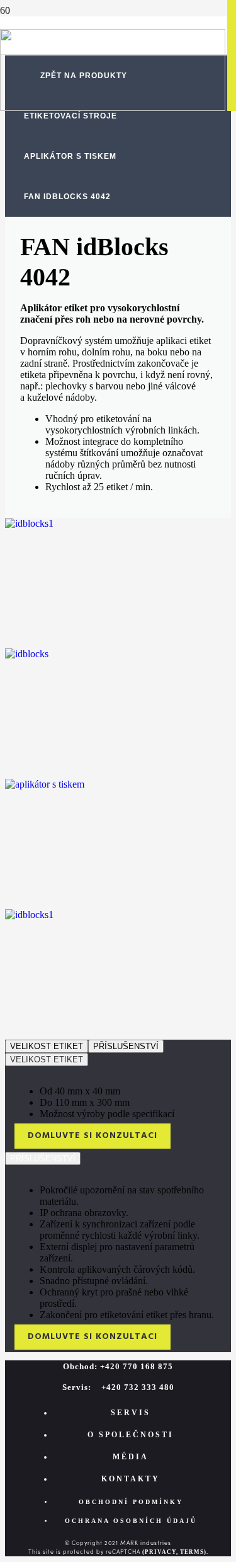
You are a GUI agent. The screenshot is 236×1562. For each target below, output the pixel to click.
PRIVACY (160, 1552)
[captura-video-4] (44, 784)
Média (131, 1456)
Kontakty (130, 1478)
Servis (130, 1412)
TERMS (192, 1552)
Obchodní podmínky (131, 1501)
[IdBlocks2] (29, 523)
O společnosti (130, 1434)
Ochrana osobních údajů (131, 1520)
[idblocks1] (26, 653)
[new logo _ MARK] (112, 107)
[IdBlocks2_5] (29, 914)
